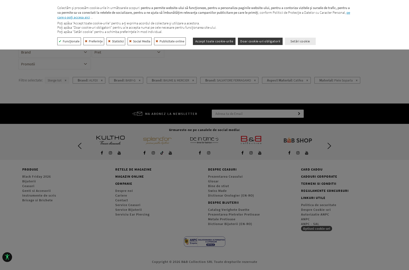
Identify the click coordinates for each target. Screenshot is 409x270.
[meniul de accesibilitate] (7, 257)
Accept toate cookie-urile (214, 41)
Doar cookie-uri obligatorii (260, 41)
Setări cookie (300, 41)
